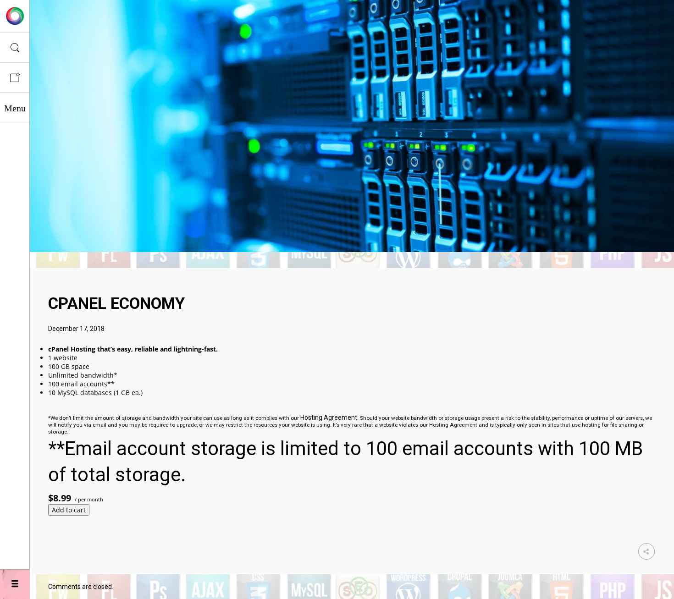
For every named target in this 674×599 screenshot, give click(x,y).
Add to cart (69, 510)
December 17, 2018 (76, 328)
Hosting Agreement (328, 417)
